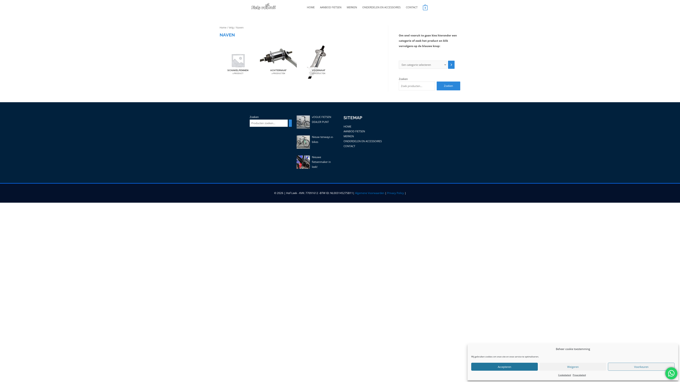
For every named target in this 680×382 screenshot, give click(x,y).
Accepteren (504, 367)
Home (223, 27)
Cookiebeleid (564, 375)
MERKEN (352, 7)
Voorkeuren (641, 367)
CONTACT (412, 7)
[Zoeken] (290, 123)
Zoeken (403, 79)
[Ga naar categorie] (451, 65)
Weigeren (573, 367)
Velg (231, 27)
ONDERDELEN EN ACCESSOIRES (381, 7)
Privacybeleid (579, 375)
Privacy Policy (395, 193)
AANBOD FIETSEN (330, 7)
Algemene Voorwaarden (369, 193)
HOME (311, 7)
